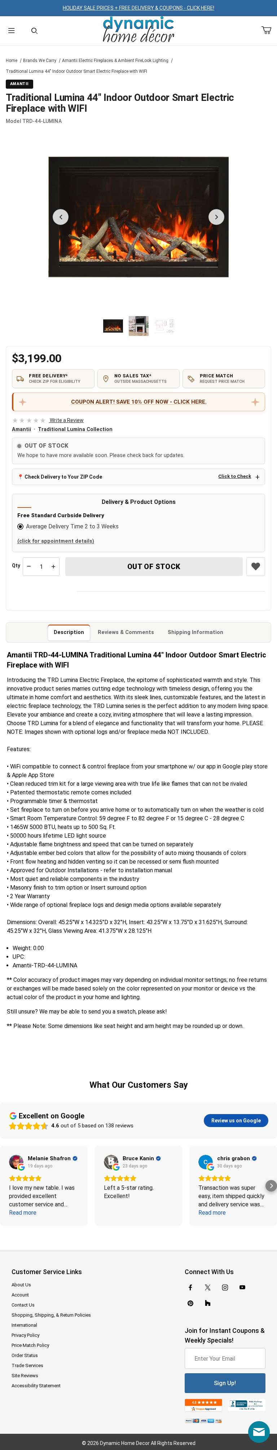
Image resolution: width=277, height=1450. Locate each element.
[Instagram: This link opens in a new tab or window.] (225, 1287)
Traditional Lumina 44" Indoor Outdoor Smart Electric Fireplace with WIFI (76, 71)
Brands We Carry (39, 60)
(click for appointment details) (55, 541)
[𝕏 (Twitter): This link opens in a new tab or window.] (208, 1287)
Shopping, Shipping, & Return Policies (51, 1315)
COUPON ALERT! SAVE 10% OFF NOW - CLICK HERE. (139, 402)
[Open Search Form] (34, 31)
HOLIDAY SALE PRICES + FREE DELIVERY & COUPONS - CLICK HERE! (138, 8)
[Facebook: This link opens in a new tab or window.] (190, 1287)
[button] (113, 326)
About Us (21, 1284)
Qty (16, 565)
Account (20, 1295)
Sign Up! (225, 1383)
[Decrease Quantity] (29, 567)
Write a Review (48, 420)
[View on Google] (16, 1162)
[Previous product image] (61, 217)
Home (11, 60)
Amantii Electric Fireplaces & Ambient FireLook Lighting (115, 60)
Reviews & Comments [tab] (126, 632)
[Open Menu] (11, 31)
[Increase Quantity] (53, 567)
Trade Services (27, 1365)
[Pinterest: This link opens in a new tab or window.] (190, 1303)
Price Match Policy (30, 1345)
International (24, 1325)
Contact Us (23, 1305)
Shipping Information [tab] (195, 632)
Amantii (21, 429)
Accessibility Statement (36, 1385)
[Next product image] (216, 217)
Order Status (25, 1355)
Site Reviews (25, 1375)
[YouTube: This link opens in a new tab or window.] (242, 1287)
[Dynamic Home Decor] (138, 29)
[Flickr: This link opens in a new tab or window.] (208, 1303)
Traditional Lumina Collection (75, 429)
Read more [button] (22, 1212)
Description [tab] (69, 632)
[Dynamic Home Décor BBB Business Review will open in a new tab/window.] (246, 1405)
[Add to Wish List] (255, 566)
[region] (138, 325)
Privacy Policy (25, 1335)
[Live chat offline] (259, 1432)
